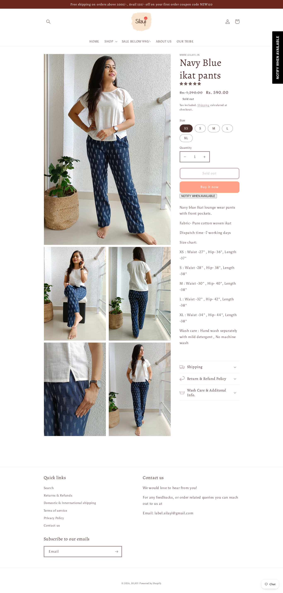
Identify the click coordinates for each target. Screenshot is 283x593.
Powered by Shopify (150, 583)
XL (186, 138)
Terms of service (55, 510)
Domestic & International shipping (70, 503)
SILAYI (135, 583)
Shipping (203, 105)
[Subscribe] (116, 551)
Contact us (52, 525)
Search (49, 488)
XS (186, 128)
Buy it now (209, 187)
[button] (48, 21)
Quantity (185, 148)
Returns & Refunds (58, 495)
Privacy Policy (54, 518)
